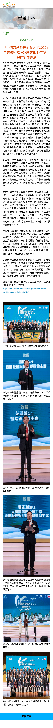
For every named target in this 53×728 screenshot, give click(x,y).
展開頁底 (26, 716)
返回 (7, 33)
